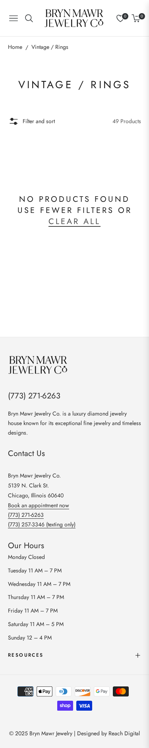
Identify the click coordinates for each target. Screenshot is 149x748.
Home (15, 47)
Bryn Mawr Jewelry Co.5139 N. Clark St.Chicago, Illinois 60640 (36, 485)
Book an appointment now (38, 505)
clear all (74, 221)
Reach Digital (124, 733)
